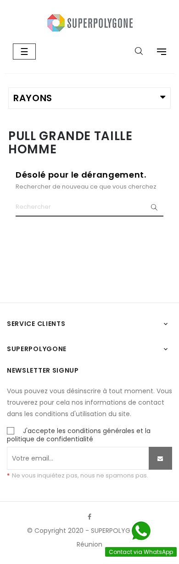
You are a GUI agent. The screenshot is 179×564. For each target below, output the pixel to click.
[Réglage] (157, 52)
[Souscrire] (160, 458)
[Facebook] (89, 517)
